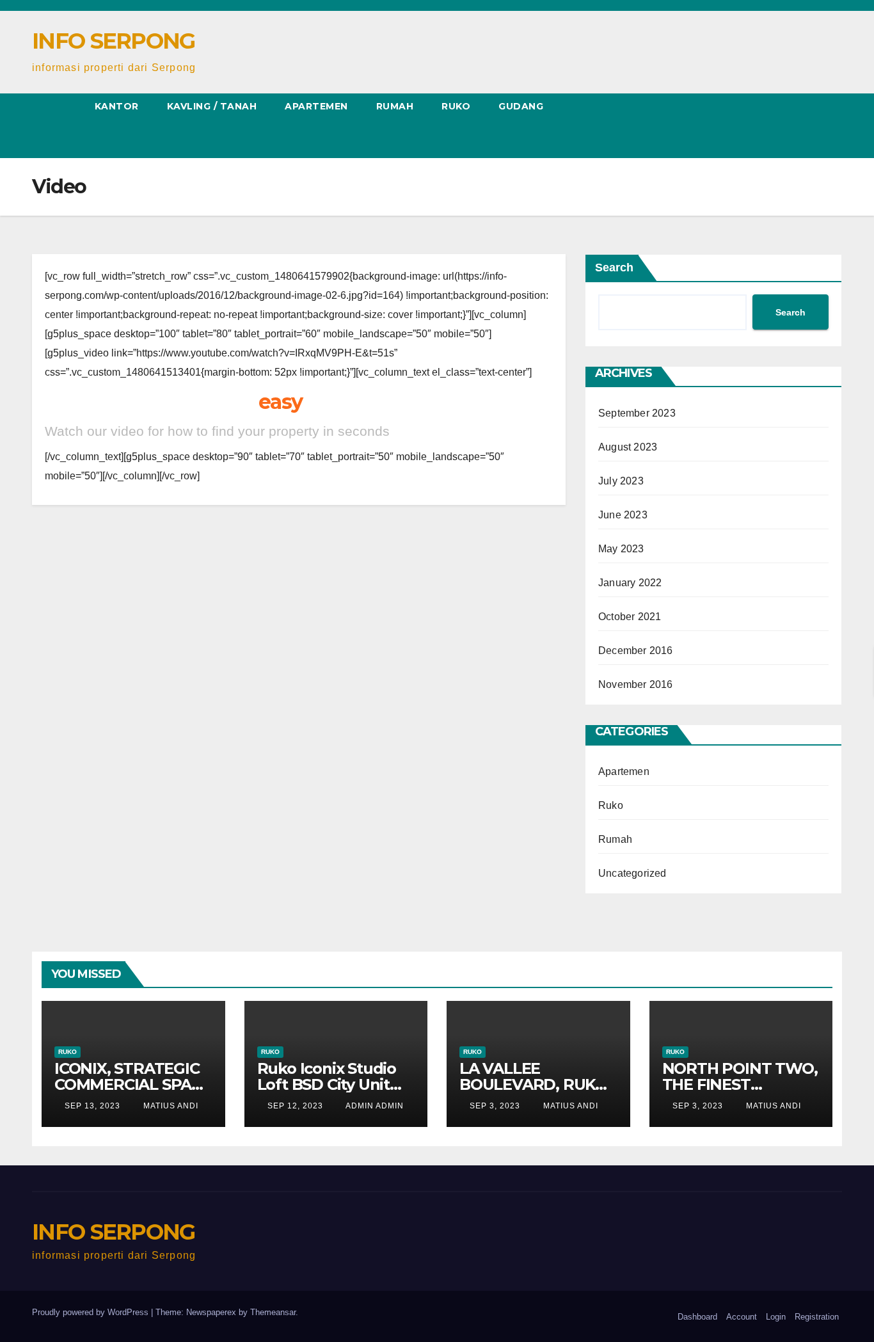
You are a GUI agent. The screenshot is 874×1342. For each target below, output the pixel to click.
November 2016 (635, 684)
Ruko (455, 106)
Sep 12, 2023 (295, 1105)
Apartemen (316, 106)
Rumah (395, 106)
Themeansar (273, 1312)
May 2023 (621, 548)
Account (741, 1317)
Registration (817, 1317)
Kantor (117, 106)
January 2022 (630, 582)
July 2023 (621, 480)
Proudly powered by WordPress (91, 1312)
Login (776, 1317)
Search (614, 267)
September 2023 (637, 413)
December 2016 (635, 650)
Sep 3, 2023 (495, 1105)
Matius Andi (169, 1105)
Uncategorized (632, 873)
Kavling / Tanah (212, 106)
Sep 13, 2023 (92, 1105)
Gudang (520, 106)
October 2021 (629, 616)
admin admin (374, 1105)
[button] (36, 129)
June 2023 (623, 514)
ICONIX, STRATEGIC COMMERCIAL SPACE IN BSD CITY (132, 1084)
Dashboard (697, 1317)
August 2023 (627, 447)
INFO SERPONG (113, 41)
